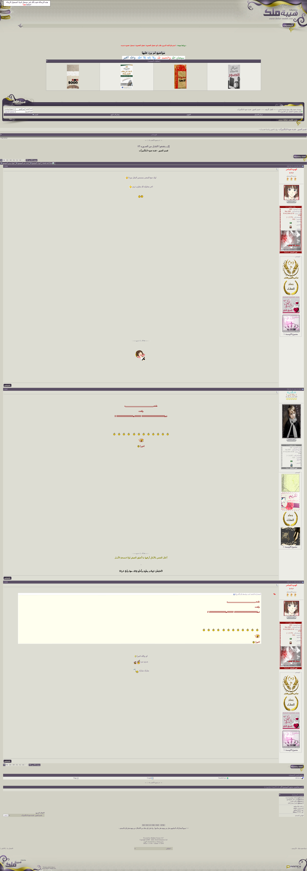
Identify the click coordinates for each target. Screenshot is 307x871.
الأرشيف (294, 848)
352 (14, 160)
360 (10, 160)
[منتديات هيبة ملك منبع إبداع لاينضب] (282, 14)
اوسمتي (297, 256)
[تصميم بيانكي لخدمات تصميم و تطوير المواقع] (294, 866)
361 (7, 160)
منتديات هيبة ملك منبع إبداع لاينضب (289, 109)
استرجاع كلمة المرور (169, 45)
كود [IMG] (300, 810)
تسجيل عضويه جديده (128, 45)
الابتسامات (300, 808)
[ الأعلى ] (3, 848)
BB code (299, 806)
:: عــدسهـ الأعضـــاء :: (154, 140)
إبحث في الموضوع (23, 163)
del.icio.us (298, 778)
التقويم (189, 114)
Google (149, 778)
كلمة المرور (29, 112)
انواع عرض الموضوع (9, 163)
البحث (36, 114)
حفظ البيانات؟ (9, 109)
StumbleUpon (222, 778)
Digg (74, 778)
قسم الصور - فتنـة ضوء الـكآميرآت (248, 109)
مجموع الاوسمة (292, 334)
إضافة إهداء (3, 138)
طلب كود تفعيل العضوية (153, 45)
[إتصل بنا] (6, 18)
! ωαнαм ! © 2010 (158, 843)
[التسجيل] (6, 12)
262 (20, 160)
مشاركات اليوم (115, 114)
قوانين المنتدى (299, 815)
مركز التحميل (258, 114)
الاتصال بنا (10, 848)
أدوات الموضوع (36, 163)
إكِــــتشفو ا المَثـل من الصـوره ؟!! (154, 146)
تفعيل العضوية (140, 45)
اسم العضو (29, 109)
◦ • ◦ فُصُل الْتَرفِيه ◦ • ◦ (269, 109)
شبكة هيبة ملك (302, 848)
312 (17, 160)
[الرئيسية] (6, 7)
